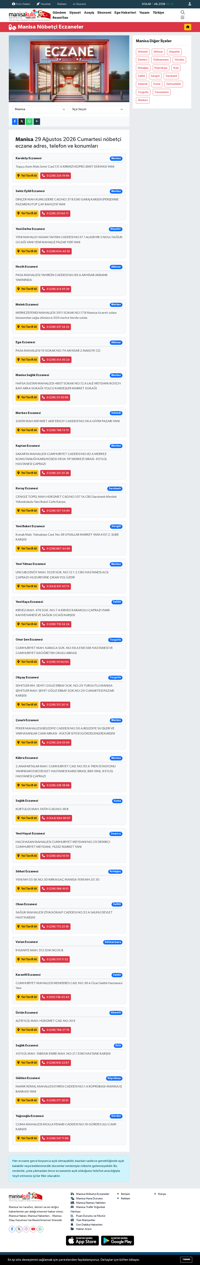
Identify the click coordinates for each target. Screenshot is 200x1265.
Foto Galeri (23, 4)
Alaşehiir (174, 51)
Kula (176, 67)
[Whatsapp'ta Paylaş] (29, 121)
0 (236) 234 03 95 (58, 742)
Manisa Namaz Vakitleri (90, 1202)
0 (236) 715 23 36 (58, 926)
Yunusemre (161, 92)
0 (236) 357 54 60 (58, 510)
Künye (162, 1194)
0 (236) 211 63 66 (57, 397)
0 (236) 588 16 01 (58, 888)
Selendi (142, 83)
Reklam (61, 4)
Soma (156, 83)
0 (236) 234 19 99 (58, 175)
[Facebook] (12, 1229)
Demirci (142, 59)
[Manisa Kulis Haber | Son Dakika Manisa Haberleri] (30, 15)
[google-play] (117, 1240)
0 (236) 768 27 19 (58, 1029)
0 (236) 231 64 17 (58, 213)
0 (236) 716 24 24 (58, 624)
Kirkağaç (143, 67)
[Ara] (183, 12)
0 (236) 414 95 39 (58, 289)
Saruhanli (171, 75)
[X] (19, 1229)
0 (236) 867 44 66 (58, 548)
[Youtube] (33, 1229)
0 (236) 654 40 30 (58, 251)
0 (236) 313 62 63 (58, 661)
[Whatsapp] (40, 1229)
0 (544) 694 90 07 (58, 818)
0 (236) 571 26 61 (58, 1100)
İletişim (125, 1194)
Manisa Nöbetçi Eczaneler (92, 1194)
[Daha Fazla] (37, 121)
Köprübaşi (160, 67)
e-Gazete (79, 4)
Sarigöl (155, 75)
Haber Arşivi (84, 1228)
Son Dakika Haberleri (89, 1224)
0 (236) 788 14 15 (58, 430)
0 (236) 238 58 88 (58, 785)
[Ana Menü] (182, 17)
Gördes (179, 59)
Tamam (186, 1259)
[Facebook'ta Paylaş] (15, 121)
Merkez (143, 100)
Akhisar (158, 51)
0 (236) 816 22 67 (58, 1062)
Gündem (59, 12)
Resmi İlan (60, 17)
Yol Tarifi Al (29, 175)
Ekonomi (104, 12)
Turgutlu (143, 92)
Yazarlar (45, 4)
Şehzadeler (173, 83)
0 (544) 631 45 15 (58, 586)
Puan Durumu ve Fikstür (90, 1215)
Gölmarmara (161, 59)
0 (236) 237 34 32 (58, 326)
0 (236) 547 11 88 (58, 1138)
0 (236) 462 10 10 (58, 855)
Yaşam (144, 12)
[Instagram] (26, 1229)
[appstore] (82, 1240)
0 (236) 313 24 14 (58, 704)
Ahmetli (143, 51)
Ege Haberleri (125, 12)
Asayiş (89, 12)
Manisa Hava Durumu (89, 1198)
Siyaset (75, 12)
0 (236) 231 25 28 (58, 473)
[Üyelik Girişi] (188, 4)
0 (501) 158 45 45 (58, 997)
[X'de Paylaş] (21, 121)
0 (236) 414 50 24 (58, 359)
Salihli (141, 75)
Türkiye (158, 12)
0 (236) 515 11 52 (57, 959)
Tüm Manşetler (85, 1220)
